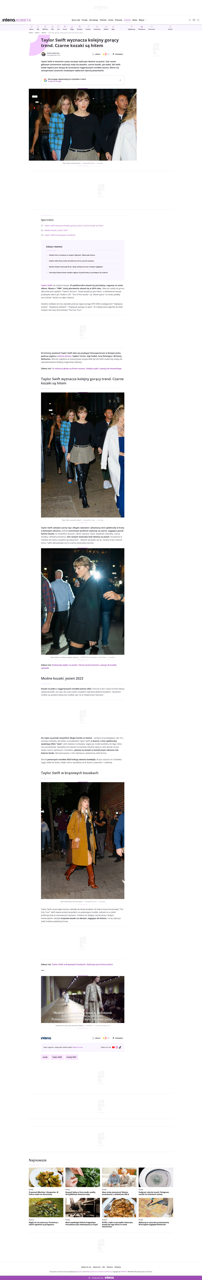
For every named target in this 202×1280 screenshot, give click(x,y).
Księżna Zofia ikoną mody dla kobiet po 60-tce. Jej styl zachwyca (71, 261)
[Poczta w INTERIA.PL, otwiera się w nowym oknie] (194, 20)
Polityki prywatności (92, 1272)
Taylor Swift (46, 285)
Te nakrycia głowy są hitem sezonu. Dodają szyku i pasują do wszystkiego (87, 368)
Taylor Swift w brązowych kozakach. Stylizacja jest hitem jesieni (82, 964)
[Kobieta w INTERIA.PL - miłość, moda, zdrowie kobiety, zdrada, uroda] (23, 20)
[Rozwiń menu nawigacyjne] (198, 20)
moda (45, 1057)
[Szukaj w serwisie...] (190, 20)
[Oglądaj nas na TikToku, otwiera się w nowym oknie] (120, 1047)
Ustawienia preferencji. (105, 1271)
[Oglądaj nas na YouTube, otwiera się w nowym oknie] (113, 1047)
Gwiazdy (43, 32)
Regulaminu (78, 1272)
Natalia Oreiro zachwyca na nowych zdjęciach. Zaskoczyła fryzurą (72, 255)
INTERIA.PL (123, 1272)
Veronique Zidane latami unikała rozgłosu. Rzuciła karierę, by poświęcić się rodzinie (78, 273)
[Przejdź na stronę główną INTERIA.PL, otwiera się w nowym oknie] (9, 20)
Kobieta (37, 32)
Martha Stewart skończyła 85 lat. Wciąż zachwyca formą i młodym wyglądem (76, 267)
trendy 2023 (71, 1057)
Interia (31, 32)
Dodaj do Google (66, 81)
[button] (93, 20)
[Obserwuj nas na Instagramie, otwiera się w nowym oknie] (116, 1047)
